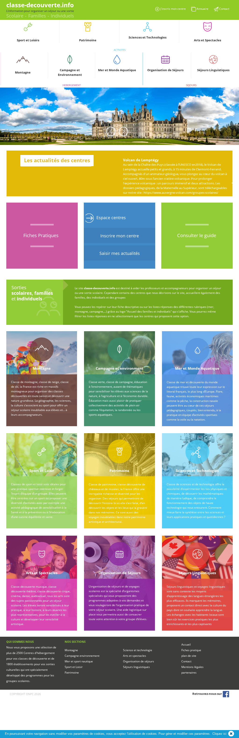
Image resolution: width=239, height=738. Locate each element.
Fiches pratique (191, 650)
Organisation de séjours (138, 661)
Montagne (71, 650)
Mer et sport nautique (79, 661)
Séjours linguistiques (136, 667)
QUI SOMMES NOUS (20, 642)
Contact (186, 661)
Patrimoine (72, 673)
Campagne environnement (82, 656)
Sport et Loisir (74, 667)
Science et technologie (137, 650)
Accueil (186, 645)
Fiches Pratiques (41, 235)
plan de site (188, 656)
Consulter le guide (196, 235)
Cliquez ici (219, 733)
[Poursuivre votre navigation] (231, 733)
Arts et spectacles (134, 656)
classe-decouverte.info (40, 5)
